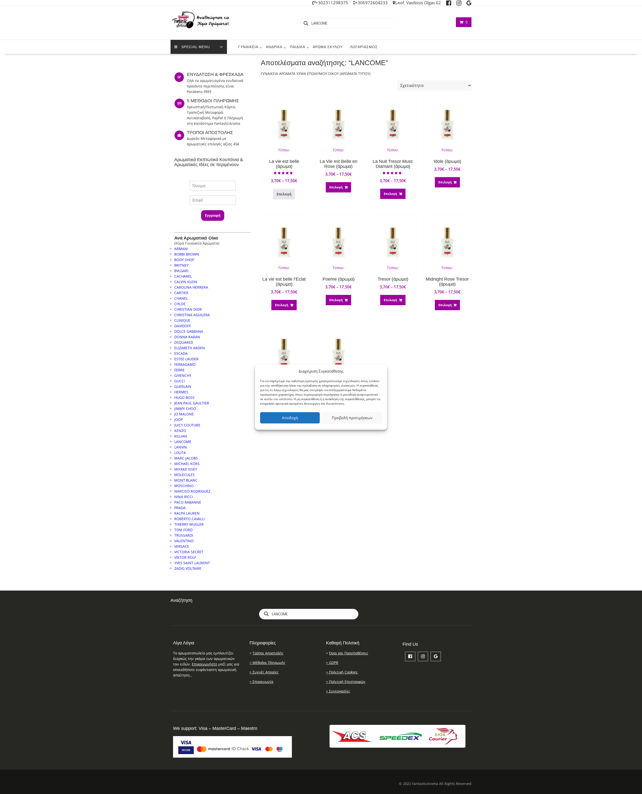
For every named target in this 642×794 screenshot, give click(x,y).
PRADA (180, 507)
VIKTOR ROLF (185, 557)
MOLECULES (184, 474)
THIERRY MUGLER (189, 524)
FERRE (179, 370)
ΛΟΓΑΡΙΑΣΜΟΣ (364, 47)
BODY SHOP (184, 259)
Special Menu (195, 47)
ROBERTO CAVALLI (189, 518)
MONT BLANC (185, 480)
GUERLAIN (182, 386)
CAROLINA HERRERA (191, 287)
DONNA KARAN (187, 336)
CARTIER (181, 292)
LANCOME (182, 441)
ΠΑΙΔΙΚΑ (297, 47)
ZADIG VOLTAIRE (187, 568)
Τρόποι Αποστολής (268, 653)
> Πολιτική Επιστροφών (345, 681)
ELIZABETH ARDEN (189, 348)
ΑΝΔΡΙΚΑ (274, 47)
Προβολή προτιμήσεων (352, 417)
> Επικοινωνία (261, 681)
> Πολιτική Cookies (342, 672)
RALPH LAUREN (187, 513)
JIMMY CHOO (185, 408)
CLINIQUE (182, 320)
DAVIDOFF (182, 325)
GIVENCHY (182, 375)
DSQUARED (183, 342)
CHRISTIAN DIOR (188, 309)
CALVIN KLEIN (185, 281)
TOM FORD (183, 529)
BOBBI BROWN (186, 254)
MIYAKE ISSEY (185, 469)
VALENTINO (184, 540)
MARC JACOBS (186, 458)
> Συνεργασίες (338, 691)
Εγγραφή (212, 215)
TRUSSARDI (183, 535)
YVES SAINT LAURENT (192, 562)
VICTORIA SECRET (188, 551)
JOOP (178, 419)
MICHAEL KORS (187, 463)
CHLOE (180, 303)
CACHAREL (183, 276)
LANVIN (180, 447)
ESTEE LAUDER (186, 359)
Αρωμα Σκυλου (328, 47)
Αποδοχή (290, 417)
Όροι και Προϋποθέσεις (348, 653)
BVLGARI (181, 270)
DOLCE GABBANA (188, 331)
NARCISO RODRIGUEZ (192, 491)
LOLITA (180, 452)
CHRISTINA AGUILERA (192, 314)
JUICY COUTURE (187, 425)
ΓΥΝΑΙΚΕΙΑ (248, 47)
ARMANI (181, 248)
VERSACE (181, 546)
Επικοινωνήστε (204, 664)
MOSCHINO (184, 485)
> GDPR (332, 662)
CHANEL (181, 298)
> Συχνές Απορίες (264, 672)
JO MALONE (184, 414)
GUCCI (179, 381)
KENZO (180, 430)
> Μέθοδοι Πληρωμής (267, 662)
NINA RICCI (183, 496)
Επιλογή (284, 194)
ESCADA (181, 353)
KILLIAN (180, 436)
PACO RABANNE (187, 502)
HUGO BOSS (184, 397)
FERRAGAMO (185, 364)
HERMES (181, 392)
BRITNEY (181, 265)
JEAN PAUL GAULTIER (191, 403)
